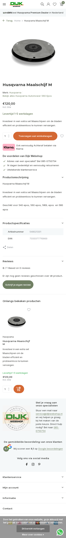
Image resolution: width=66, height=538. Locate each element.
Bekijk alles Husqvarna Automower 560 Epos (27, 95)
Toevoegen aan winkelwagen (35, 136)
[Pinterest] (39, 464)
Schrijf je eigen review (18, 284)
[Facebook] (26, 464)
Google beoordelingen (50, 448)
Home (17, 20)
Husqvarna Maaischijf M (16, 342)
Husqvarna (15, 92)
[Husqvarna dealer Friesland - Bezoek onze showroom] (19, 4)
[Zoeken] (42, 4)
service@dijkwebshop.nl (49, 413)
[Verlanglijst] (54, 4)
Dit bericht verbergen (33, 528)
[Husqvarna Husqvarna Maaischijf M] (16, 321)
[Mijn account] (48, 4)
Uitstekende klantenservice (22, 169)
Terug (9, 20)
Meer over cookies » (33, 534)
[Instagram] (33, 464)
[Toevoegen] (19, 389)
